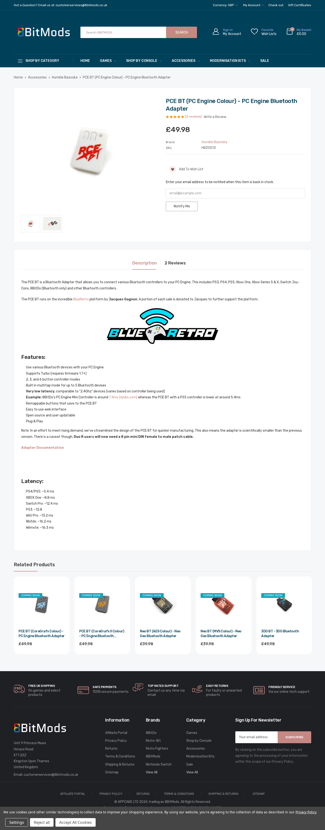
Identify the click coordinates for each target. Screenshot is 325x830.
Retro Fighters (157, 749)
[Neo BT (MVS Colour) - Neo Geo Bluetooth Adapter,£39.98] (224, 604)
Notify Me (182, 206)
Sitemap (111, 772)
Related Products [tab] (34, 564)
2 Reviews (175, 263)
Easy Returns (217, 686)
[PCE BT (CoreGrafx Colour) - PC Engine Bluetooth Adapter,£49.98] (42, 604)
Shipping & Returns (119, 764)
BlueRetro (81, 299)
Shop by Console (141, 61)
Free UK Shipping (41, 686)
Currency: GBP (224, 5)
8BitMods (153, 756)
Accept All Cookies (75, 822)
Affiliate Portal (116, 733)
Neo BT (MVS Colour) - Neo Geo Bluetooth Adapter (221, 633)
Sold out (41, 657)
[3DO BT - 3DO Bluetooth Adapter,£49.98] (284, 604)
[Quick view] (61, 605)
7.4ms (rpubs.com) (123, 397)
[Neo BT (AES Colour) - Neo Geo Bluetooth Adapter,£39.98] (163, 604)
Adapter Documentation (42, 448)
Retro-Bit (153, 741)
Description (144, 263)
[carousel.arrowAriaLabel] (19, 689)
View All (152, 772)
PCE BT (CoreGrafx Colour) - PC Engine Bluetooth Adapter (42, 633)
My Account (252, 5)
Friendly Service (281, 687)
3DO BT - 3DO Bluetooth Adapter (280, 633)
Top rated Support (163, 686)
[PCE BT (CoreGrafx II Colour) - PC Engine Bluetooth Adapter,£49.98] (102, 604)
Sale (264, 61)
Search (181, 32)
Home (85, 61)
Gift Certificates (299, 5)
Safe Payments (105, 687)
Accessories (183, 61)
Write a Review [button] (215, 117)
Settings (16, 822)
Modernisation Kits (228, 61)
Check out (275, 5)
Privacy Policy (116, 741)
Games (106, 61)
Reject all (42, 822)
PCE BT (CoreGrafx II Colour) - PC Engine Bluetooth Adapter (101, 634)
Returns (111, 749)
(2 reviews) (193, 117)
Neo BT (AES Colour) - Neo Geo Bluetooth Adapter (160, 633)
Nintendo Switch (159, 764)
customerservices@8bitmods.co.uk (51, 775)
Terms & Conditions (120, 756)
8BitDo (151, 733)
